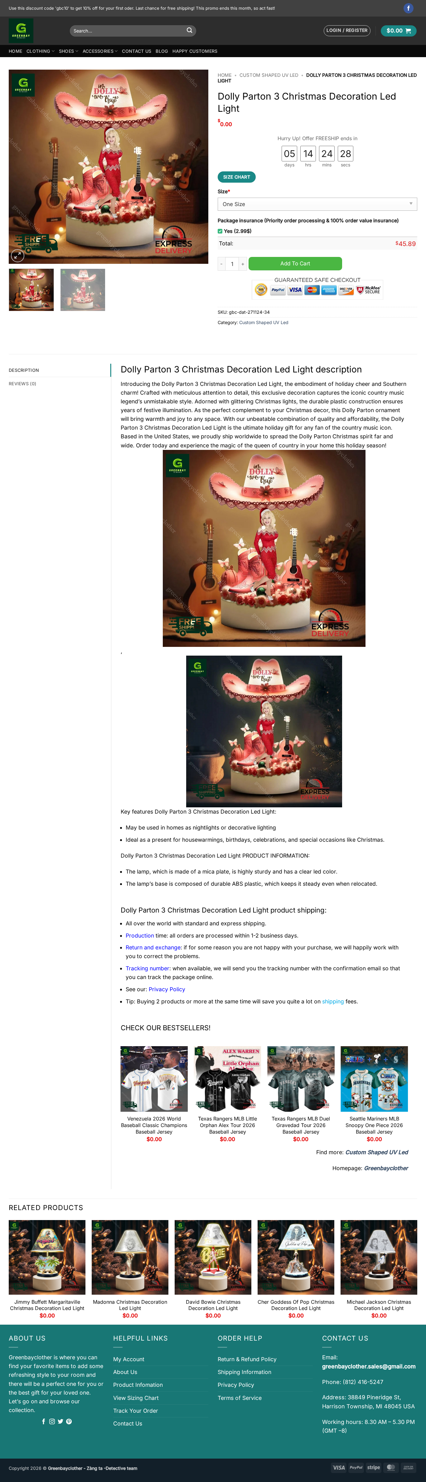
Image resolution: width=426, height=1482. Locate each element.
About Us (125, 1372)
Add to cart (295, 263)
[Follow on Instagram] (52, 1422)
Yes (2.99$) (238, 231)
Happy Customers (194, 51)
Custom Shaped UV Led (269, 75)
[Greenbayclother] (35, 31)
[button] (347, 30)
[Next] (196, 166)
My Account (128, 1359)
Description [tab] (24, 370)
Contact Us (136, 51)
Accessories (98, 51)
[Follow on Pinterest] (69, 1422)
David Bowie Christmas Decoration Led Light (213, 1305)
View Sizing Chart (136, 1398)
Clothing (38, 51)
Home (15, 51)
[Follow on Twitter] (60, 1422)
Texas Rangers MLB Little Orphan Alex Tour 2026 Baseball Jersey (227, 1125)
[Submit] (189, 31)
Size (224, 191)
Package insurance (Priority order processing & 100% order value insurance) (308, 221)
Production (140, 935)
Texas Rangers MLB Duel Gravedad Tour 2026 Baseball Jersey (301, 1125)
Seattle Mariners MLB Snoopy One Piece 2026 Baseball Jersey (374, 1125)
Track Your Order (135, 1410)
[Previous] (20, 166)
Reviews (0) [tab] (22, 383)
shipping (333, 1001)
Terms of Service (240, 1398)
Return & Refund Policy (247, 1359)
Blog (162, 51)
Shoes (66, 51)
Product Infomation (138, 1384)
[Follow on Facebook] (409, 8)
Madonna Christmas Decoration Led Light (130, 1305)
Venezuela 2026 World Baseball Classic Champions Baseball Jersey (154, 1125)
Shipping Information (244, 1372)
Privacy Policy (236, 1384)
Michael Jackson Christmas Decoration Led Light (379, 1305)
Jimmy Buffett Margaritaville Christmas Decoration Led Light (47, 1305)
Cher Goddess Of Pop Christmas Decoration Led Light (296, 1305)
